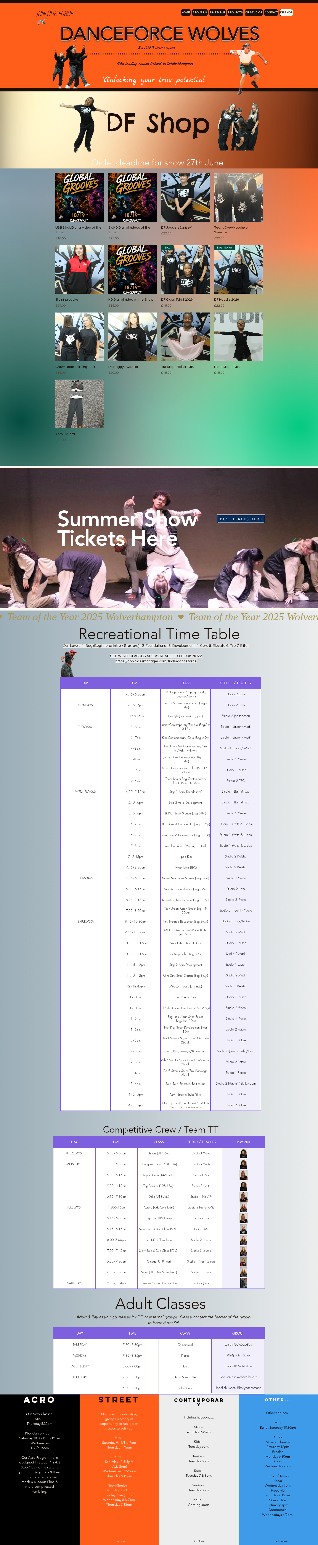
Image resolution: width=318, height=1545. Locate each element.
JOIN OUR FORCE (54, 13)
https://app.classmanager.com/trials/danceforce (156, 661)
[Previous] (24, 538)
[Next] (294, 538)
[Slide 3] (163, 597)
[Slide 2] (159, 597)
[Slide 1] (155, 597)
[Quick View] (79, 197)
